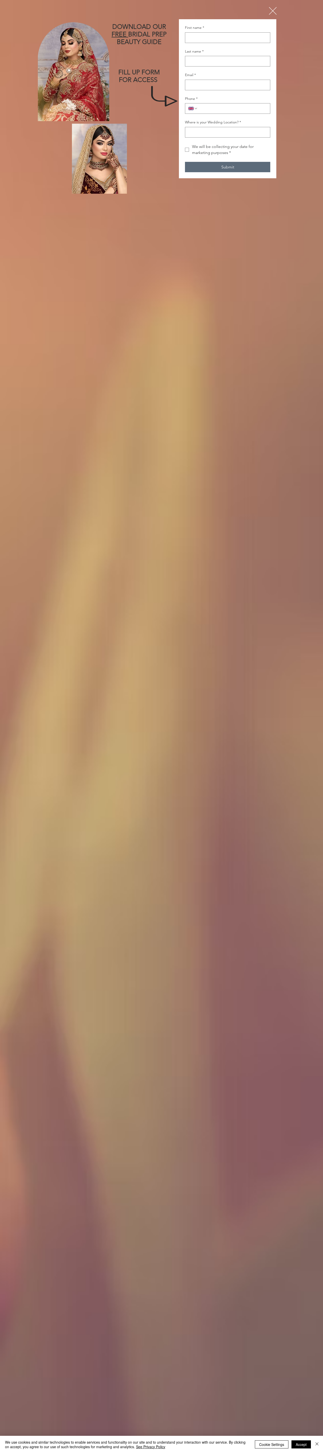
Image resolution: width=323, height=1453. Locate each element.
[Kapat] (317, 1444)
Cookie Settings (271, 1444)
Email (190, 75)
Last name (194, 51)
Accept (301, 1444)
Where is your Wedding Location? (213, 122)
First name (194, 27)
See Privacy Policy (150, 1446)
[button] (273, 11)
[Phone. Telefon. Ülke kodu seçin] (193, 108)
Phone (191, 98)
